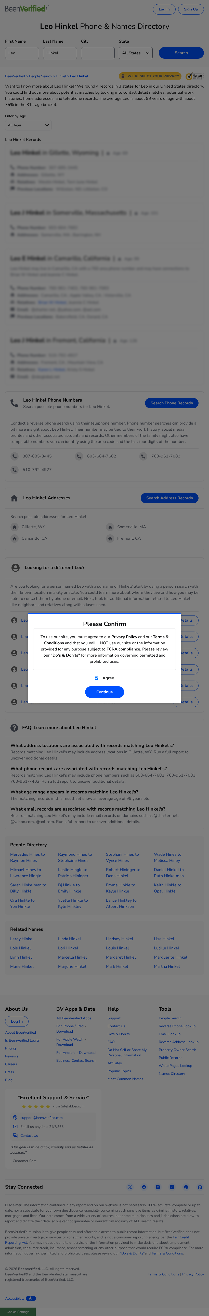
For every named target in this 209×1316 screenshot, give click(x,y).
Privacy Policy (124, 637)
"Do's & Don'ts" (65, 655)
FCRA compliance (123, 649)
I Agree (106, 678)
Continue (104, 692)
